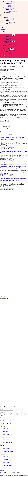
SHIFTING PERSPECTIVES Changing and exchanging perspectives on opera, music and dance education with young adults (13, 166)
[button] (10, 2)
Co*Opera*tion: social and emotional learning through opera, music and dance (13, 179)
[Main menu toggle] (2, 32)
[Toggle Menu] (13, 2)
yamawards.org (6, 128)
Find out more (3, 147)
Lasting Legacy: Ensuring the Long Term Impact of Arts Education (12, 138)
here (25, 117)
